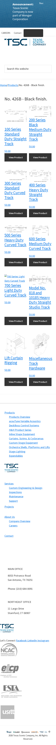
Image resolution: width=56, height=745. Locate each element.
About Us (13, 59)
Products (14, 52)
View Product (16, 157)
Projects (13, 57)
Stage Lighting (17, 451)
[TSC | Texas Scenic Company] (41, 13)
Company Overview (19, 521)
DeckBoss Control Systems (24, 425)
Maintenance (16, 496)
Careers (13, 525)
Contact (8, 535)
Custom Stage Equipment (23, 442)
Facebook (21, 640)
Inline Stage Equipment (22, 434)
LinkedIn (32, 640)
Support (13, 501)
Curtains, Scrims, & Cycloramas (26, 438)
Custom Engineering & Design (25, 488)
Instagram (43, 640)
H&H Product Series (20, 430)
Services (13, 54)
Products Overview (19, 417)
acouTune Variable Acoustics (25, 421)
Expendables (16, 455)
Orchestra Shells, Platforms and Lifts (29, 447)
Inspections (15, 492)
